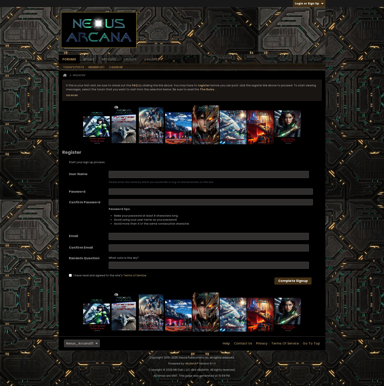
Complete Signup (293, 281)
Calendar (116, 67)
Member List (96, 67)
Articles (109, 59)
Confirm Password (84, 202)
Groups (129, 59)
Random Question (84, 258)
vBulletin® (191, 363)
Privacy (262, 343)
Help (226, 343)
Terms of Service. (135, 275)
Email (73, 236)
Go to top (311, 343)
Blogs (89, 59)
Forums (69, 59)
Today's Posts (73, 67)
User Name (78, 174)
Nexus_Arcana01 (79, 343)
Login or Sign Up (307, 3)
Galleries (151, 59)
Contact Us (243, 343)
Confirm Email (81, 247)
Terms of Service (285, 343)
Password (77, 191)
